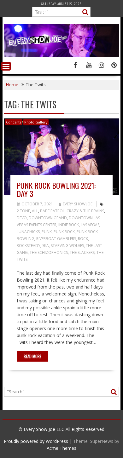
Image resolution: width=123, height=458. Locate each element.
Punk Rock (64, 231)
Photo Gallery (36, 122)
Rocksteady (28, 245)
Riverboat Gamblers (56, 238)
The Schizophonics (49, 252)
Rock (83, 238)
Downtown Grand (48, 217)
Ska (45, 245)
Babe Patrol (52, 211)
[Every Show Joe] (61, 56)
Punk (47, 231)
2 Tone (23, 211)
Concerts (13, 122)
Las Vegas (90, 224)
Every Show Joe (77, 204)
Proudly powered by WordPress (36, 441)
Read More (32, 356)
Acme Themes (61, 448)
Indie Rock (68, 224)
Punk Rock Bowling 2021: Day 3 (56, 189)
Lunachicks (28, 231)
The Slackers (82, 252)
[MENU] (6, 66)
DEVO (22, 217)
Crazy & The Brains (85, 211)
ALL (35, 211)
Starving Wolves (67, 245)
